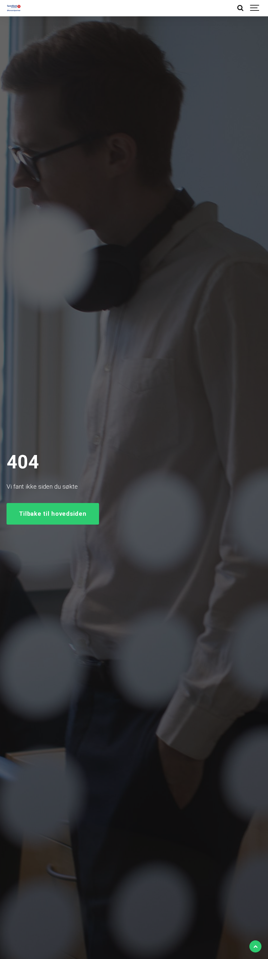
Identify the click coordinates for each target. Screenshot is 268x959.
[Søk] (240, 8)
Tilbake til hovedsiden (52, 513)
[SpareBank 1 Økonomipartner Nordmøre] (14, 8)
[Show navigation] (254, 8)
